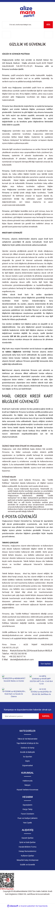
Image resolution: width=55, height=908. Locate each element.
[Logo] (27, 11)
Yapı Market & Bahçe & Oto (27, 743)
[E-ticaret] (27, 906)
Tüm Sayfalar (46, 664)
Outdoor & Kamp (27, 748)
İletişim (27, 785)
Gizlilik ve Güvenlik (27, 865)
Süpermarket (27, 765)
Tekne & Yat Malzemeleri (27, 739)
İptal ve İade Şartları (27, 842)
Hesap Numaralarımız (27, 851)
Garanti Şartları (27, 838)
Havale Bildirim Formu (27, 847)
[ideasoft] (12, 906)
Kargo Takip (27, 809)
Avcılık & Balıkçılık (27, 752)
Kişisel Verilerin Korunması (27, 790)
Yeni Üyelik (27, 823)
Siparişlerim (27, 805)
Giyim (27, 761)
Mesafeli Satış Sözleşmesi (27, 860)
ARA (48, 24)
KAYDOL (46, 716)
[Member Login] (6, 34)
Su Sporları (27, 757)
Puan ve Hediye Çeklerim (28, 818)
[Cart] (48, 34)
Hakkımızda (27, 781)
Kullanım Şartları (27, 856)
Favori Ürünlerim (27, 814)
